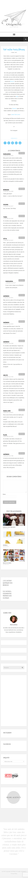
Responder (21, 153)
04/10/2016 (6, 546)
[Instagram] (14, 39)
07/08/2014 (6, 564)
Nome (4, 494)
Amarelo (5, 545)
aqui (17, 96)
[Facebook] (8, 39)
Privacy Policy (14, 873)
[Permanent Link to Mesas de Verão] (14, 561)
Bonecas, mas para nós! (9, 527)
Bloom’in (12, 81)
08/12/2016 (6, 528)
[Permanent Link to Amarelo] (14, 543)
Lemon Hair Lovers (15, 114)
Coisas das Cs (14, 138)
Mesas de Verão (7, 563)
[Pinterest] (11, 39)
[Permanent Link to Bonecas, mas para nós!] (14, 525)
